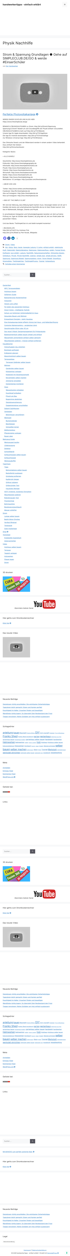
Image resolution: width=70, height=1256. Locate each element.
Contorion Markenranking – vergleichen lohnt (20, 325)
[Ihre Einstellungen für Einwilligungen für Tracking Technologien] (67, 1253)
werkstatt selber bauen (27, 753)
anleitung (8, 732)
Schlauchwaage (10, 458)
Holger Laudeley (32, 742)
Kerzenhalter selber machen (16, 378)
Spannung (6, 258)
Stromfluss (57, 258)
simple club (41, 256)
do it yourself (44, 733)
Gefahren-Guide (10, 294)
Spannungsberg (30, 258)
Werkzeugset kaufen (11, 442)
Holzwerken (8, 556)
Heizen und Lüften (11, 304)
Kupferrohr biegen (12, 479)
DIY (37, 732)
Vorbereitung (50, 261)
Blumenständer (11, 421)
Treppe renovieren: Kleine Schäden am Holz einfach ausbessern (26, 716)
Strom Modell (47, 258)
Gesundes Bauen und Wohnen (15, 316)
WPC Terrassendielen (12, 288)
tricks (39, 749)
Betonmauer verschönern (15, 415)
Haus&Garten (8, 344)
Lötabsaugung (9, 445)
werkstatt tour (39, 753)
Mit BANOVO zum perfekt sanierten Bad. (18, 1152)
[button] (4, 238)
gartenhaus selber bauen (35, 739)
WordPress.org (8, 777)
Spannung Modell (17, 258)
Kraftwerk (6, 253)
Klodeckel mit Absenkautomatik (17, 375)
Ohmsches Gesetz (57, 253)
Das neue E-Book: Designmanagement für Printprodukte (24, 331)
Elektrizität (11, 250)
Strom (7, 245)
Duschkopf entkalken (13, 393)
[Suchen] (32, 275)
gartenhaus (45, 736)
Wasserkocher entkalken (15, 390)
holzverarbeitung (8, 746)
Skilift (59, 256)
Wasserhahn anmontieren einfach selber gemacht (22, 338)
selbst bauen (30, 749)
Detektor (7, 448)
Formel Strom (60, 250)
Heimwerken (9, 742)
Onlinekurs (6, 256)
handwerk (49, 739)
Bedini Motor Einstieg (12, 519)
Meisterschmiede (49, 746)
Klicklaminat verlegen (13, 371)
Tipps (6, 467)
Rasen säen (8, 436)
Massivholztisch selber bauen (15, 356)
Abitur (11, 247)
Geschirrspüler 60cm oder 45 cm (16, 328)
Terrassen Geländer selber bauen (18, 362)
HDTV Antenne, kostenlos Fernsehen (17, 492)
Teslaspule (8, 525)
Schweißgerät (9, 452)
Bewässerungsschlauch (13, 507)
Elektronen (33, 250)
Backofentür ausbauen (14, 473)
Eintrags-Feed (8, 771)
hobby (26, 742)
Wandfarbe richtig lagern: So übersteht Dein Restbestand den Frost (27, 713)
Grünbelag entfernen (13, 476)
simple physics (51, 256)
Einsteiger (52, 733)
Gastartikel (7, 285)
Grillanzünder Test (12, 485)
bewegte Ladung (29, 247)
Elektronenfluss (43, 250)
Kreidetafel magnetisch (12, 538)
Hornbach (27, 746)
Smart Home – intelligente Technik (16, 310)
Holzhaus (44, 742)
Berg (15, 247)
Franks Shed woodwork (25, 737)
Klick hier (6, 623)
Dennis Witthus (31, 733)
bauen (16, 732)
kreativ (41, 746)
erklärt (52, 250)
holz (39, 742)
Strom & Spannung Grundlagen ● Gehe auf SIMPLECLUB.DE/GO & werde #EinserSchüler (35, 58)
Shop (4, 532)
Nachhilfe (29, 253)
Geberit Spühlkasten (11, 408)
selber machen (18, 749)
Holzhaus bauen (10, 291)
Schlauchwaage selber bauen (15, 455)
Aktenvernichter (10, 541)
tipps (36, 750)
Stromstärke (7, 261)
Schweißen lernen (12, 427)
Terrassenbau (9, 359)
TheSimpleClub (18, 261)
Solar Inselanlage (10, 529)
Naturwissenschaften (42, 253)
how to (33, 746)
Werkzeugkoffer (10, 461)
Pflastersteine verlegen (12, 433)
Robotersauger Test (11, 498)
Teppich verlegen (10, 553)
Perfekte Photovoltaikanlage (19, 114)
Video (12, 245)
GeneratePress (52, 1253)
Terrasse (7, 550)
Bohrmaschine (9, 504)
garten (37, 736)
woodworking (56, 753)
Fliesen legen (9, 559)
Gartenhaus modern (20, 739)
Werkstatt (7, 418)
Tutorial (41, 261)
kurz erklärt (15, 253)
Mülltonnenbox (9, 430)
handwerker (57, 739)
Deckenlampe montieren (15, 384)
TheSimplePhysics (31, 261)
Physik (13, 256)
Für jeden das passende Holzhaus (16, 307)
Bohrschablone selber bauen (16, 470)
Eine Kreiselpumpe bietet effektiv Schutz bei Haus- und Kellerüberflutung (31, 322)
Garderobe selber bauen (15, 368)
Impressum (27, 1250)
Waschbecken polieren (12, 495)
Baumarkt (23, 733)
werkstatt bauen (61, 749)
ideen (37, 746)
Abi (6, 247)
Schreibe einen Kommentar (15, 264)
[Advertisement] (35, 22)
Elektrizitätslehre (22, 250)
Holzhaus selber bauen (12, 547)
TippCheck (6, 464)
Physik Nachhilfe (23, 256)
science (33, 256)
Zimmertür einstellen (13, 381)
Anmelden (6, 768)
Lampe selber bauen (11, 516)
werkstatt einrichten (11, 752)
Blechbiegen (10, 424)
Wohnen (7, 365)
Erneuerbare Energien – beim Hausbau (18, 319)
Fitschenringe (9, 501)
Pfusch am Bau (11, 396)
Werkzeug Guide (9, 439)
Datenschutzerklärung (8, 1241)
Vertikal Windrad (10, 522)
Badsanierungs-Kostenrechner (15, 298)
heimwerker (19, 742)
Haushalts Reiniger (13, 489)
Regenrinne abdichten (14, 399)
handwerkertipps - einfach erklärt (22, 4)
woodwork (46, 753)
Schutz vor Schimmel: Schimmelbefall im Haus (21, 313)
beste (20, 247)
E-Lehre (39, 247)
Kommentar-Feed (9, 774)
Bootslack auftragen (11, 350)
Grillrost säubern (12, 482)
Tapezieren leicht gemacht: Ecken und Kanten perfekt (22, 707)
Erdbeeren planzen (11, 353)
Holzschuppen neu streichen (14, 347)
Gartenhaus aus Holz (56, 736)
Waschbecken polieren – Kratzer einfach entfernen (22, 341)
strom (39, 258)
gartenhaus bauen (8, 739)
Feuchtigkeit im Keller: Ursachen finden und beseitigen (23, 710)
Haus (6, 387)
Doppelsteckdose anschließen (17, 405)
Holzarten (7, 301)
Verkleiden (8, 412)
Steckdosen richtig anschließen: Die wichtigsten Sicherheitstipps (26, 704)
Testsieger (6, 535)
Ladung (23, 253)
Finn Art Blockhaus (59, 733)
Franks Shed (10, 736)
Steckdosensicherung (14, 402)
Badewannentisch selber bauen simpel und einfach (23, 335)
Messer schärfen (10, 510)
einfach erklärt (48, 247)
